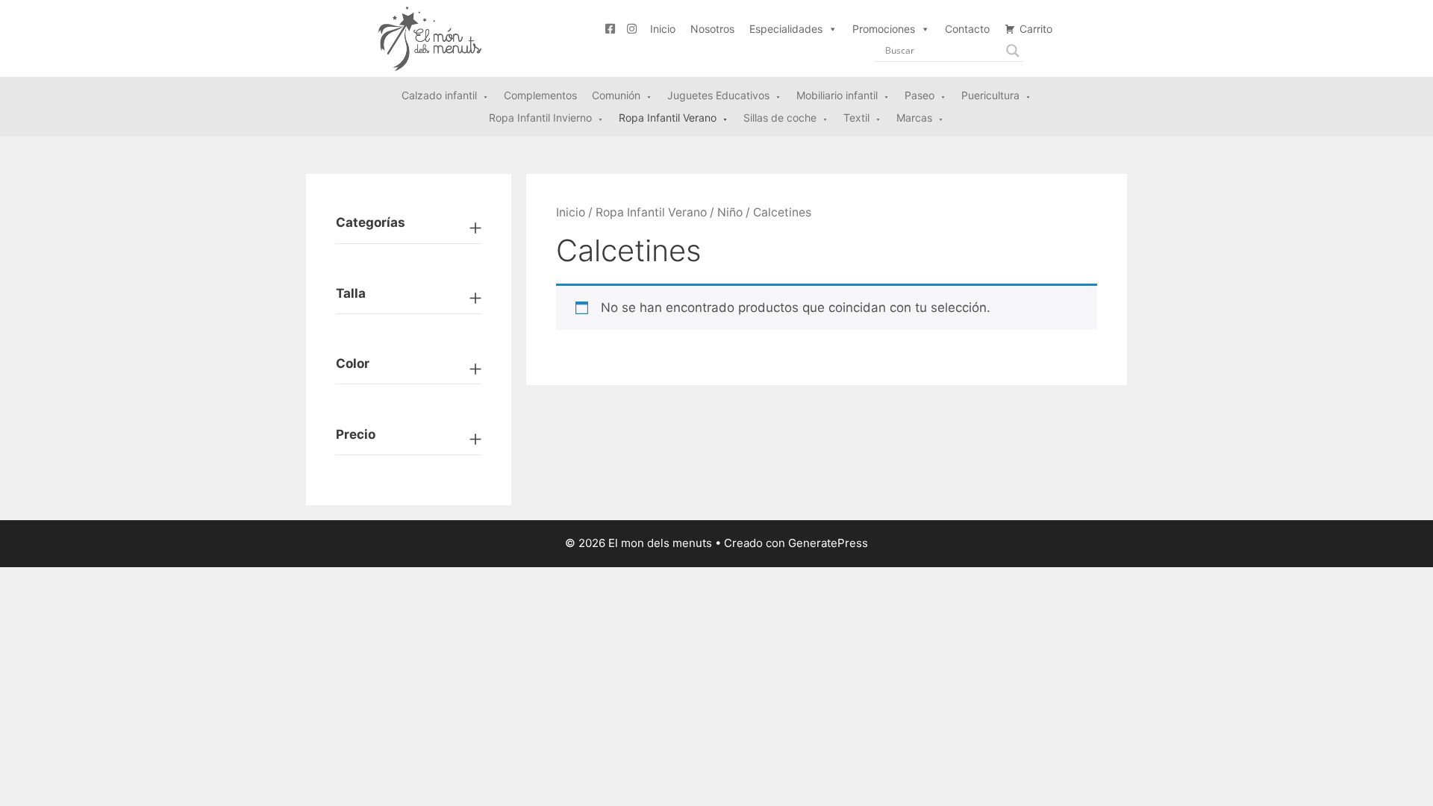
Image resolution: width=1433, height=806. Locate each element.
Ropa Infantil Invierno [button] (540, 117)
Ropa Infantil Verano (651, 212)
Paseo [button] (919, 95)
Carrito (1036, 28)
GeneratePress (828, 543)
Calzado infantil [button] (439, 95)
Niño (730, 212)
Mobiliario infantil (837, 95)
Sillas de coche (780, 117)
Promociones (883, 28)
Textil (856, 117)
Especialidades (785, 28)
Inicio (662, 28)
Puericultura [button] (990, 95)
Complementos (540, 95)
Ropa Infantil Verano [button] (667, 117)
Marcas (914, 117)
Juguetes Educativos (718, 95)
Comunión (616, 95)
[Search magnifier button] (1012, 50)
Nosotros (712, 28)
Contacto (967, 28)
